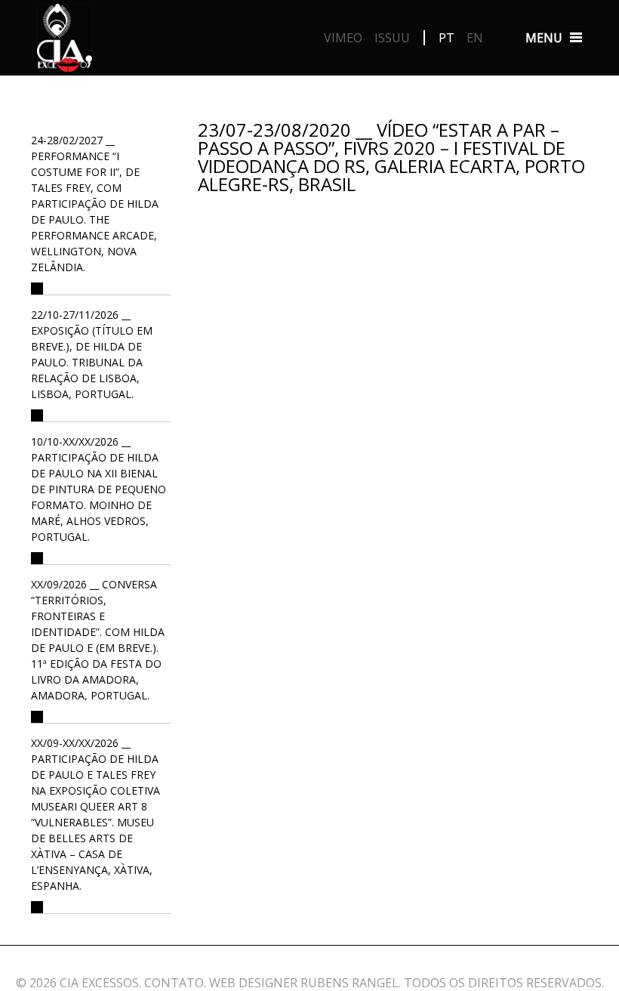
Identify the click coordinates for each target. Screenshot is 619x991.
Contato (174, 982)
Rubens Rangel (349, 982)
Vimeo (343, 37)
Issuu (392, 37)
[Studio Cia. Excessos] (64, 41)
